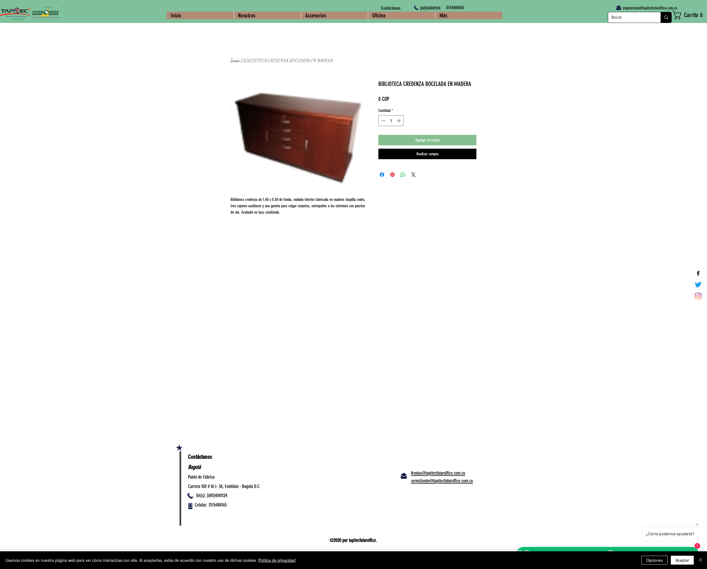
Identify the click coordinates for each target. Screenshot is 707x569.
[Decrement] (383, 121)
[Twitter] (698, 284)
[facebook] (698, 273)
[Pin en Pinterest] (392, 174)
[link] (689, 15)
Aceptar (682, 560)
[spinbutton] (391, 121)
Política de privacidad (277, 560)
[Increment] (399, 121)
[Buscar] (666, 17)
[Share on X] (413, 174)
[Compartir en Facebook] (382, 174)
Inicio (235, 60)
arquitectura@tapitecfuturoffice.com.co (650, 8)
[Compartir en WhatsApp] (403, 174)
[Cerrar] (700, 560)
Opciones (654, 560)
